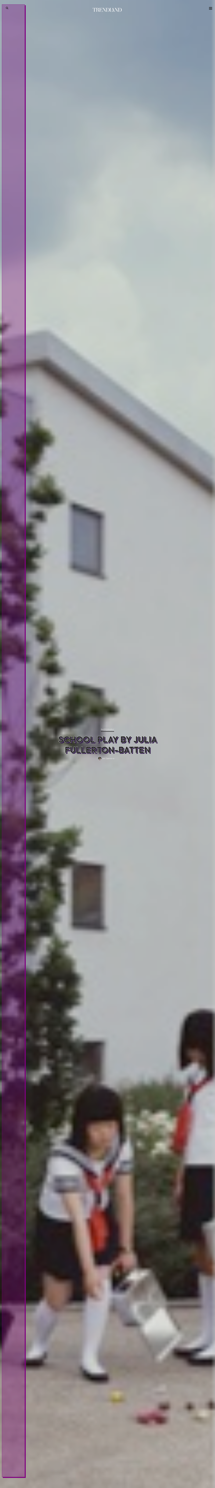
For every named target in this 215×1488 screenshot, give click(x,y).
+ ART (8, 512)
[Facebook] (9, 1474)
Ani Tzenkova (108, 758)
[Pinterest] (14, 1474)
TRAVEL (8, 508)
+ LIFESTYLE (10, 516)
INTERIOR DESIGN (13, 504)
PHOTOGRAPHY (107, 729)
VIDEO (8, 524)
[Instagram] (12, 1474)
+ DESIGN (9, 500)
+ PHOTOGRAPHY (12, 520)
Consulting (11, 532)
